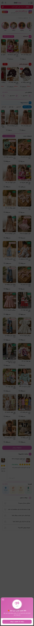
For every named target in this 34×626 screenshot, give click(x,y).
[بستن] (17, 313)
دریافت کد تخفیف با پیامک (17, 621)
